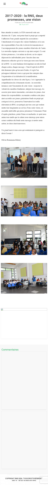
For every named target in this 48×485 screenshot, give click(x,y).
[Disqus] (24, 380)
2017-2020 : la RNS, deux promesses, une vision (24, 18)
